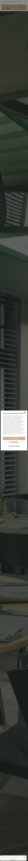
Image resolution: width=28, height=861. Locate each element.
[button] (14, 446)
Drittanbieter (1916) (7, 424)
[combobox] (24, 412)
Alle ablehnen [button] (14, 442)
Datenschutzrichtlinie (8, 434)
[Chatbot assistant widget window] (13, 858)
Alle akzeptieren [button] (14, 438)
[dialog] (14, 430)
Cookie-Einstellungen (14, 433)
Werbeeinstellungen (17, 431)
